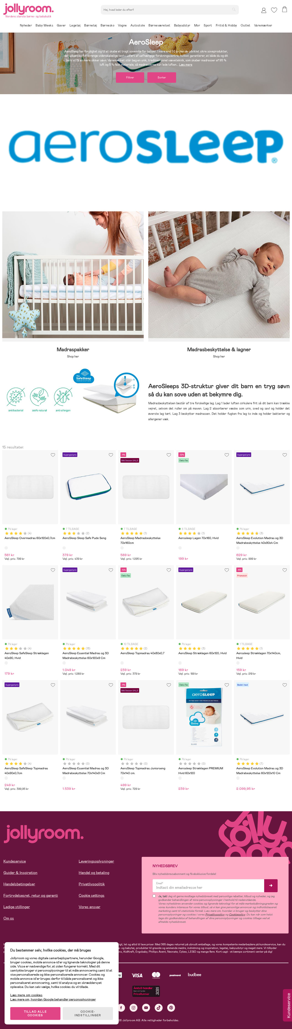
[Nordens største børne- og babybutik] (28, 8)
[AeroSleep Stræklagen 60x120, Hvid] (180, 662)
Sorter (162, 77)
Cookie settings (91, 895)
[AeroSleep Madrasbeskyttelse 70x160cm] (122, 547)
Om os (8, 918)
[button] (274, 10)
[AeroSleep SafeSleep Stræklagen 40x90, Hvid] (6, 662)
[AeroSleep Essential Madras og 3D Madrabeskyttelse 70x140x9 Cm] (64, 778)
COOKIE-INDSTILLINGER (88, 1013)
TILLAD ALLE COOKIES (35, 1013)
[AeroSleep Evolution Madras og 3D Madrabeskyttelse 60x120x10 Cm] (238, 778)
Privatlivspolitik (92, 884)
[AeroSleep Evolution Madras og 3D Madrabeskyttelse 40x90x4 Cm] (238, 547)
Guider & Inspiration (20, 872)
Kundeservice (14, 861)
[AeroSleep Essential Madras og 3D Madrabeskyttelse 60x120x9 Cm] (64, 662)
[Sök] (234, 9)
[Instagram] (134, 1008)
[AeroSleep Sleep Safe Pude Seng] (64, 547)
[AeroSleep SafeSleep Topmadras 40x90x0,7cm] (6, 778)
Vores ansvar (89, 907)
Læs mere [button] (185, 65)
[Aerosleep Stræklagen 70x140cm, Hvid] (238, 662)
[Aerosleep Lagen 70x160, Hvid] (180, 547)
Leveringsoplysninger (96, 861)
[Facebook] (121, 1008)
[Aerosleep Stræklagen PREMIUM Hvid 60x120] (180, 778)
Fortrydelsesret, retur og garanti (30, 895)
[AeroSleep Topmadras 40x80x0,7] (122, 662)
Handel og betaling (94, 872)
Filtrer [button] (130, 77)
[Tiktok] (159, 1008)
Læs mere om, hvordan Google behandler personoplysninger (53, 999)
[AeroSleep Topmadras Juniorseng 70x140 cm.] (122, 778)
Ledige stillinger (16, 907)
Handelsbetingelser (19, 884)
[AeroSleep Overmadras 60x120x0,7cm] (6, 547)
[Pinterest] (171, 1008)
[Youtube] (146, 1008)
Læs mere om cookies (26, 995)
